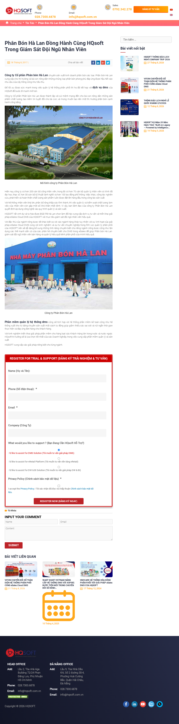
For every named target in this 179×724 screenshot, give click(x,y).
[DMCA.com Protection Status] (17, 696)
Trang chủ (15, 23)
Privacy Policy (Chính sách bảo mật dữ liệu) (34, 478)
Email (12, 407)
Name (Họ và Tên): (19, 370)
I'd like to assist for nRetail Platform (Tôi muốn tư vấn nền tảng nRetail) (43, 461)
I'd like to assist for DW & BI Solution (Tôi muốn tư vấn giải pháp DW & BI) (45, 470)
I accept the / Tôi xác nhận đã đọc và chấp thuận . (51, 490)
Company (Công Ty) (19, 425)
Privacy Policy (27, 488)
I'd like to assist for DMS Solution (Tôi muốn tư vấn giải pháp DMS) (41, 453)
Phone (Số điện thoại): (22, 389)
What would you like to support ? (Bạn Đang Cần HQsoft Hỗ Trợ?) (46, 443)
